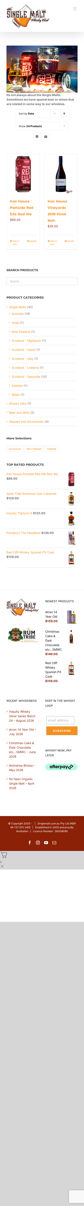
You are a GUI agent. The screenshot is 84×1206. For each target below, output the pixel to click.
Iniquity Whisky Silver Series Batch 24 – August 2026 (22, 716)
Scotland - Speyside (26, 376)
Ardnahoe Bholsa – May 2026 (22, 768)
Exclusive (15, 449)
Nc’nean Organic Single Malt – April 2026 (21, 783)
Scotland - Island (24, 349)
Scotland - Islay (23, 358)
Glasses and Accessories (26, 421)
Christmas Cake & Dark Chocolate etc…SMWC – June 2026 (22, 749)
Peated (51, 449)
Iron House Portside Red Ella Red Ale (21, 207)
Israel (15, 322)
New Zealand (21, 331)
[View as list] (45, 136)
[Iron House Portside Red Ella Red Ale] (23, 174)
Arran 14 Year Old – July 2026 (22, 732)
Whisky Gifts (17, 403)
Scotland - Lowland (25, 367)
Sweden (17, 385)
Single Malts (17, 307)
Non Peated (34, 449)
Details (33, 241)
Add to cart (15, 242)
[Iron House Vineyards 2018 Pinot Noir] (60, 174)
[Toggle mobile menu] (75, 8)
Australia (18, 313)
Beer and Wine (19, 412)
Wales (16, 394)
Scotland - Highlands (26, 340)
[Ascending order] (64, 113)
